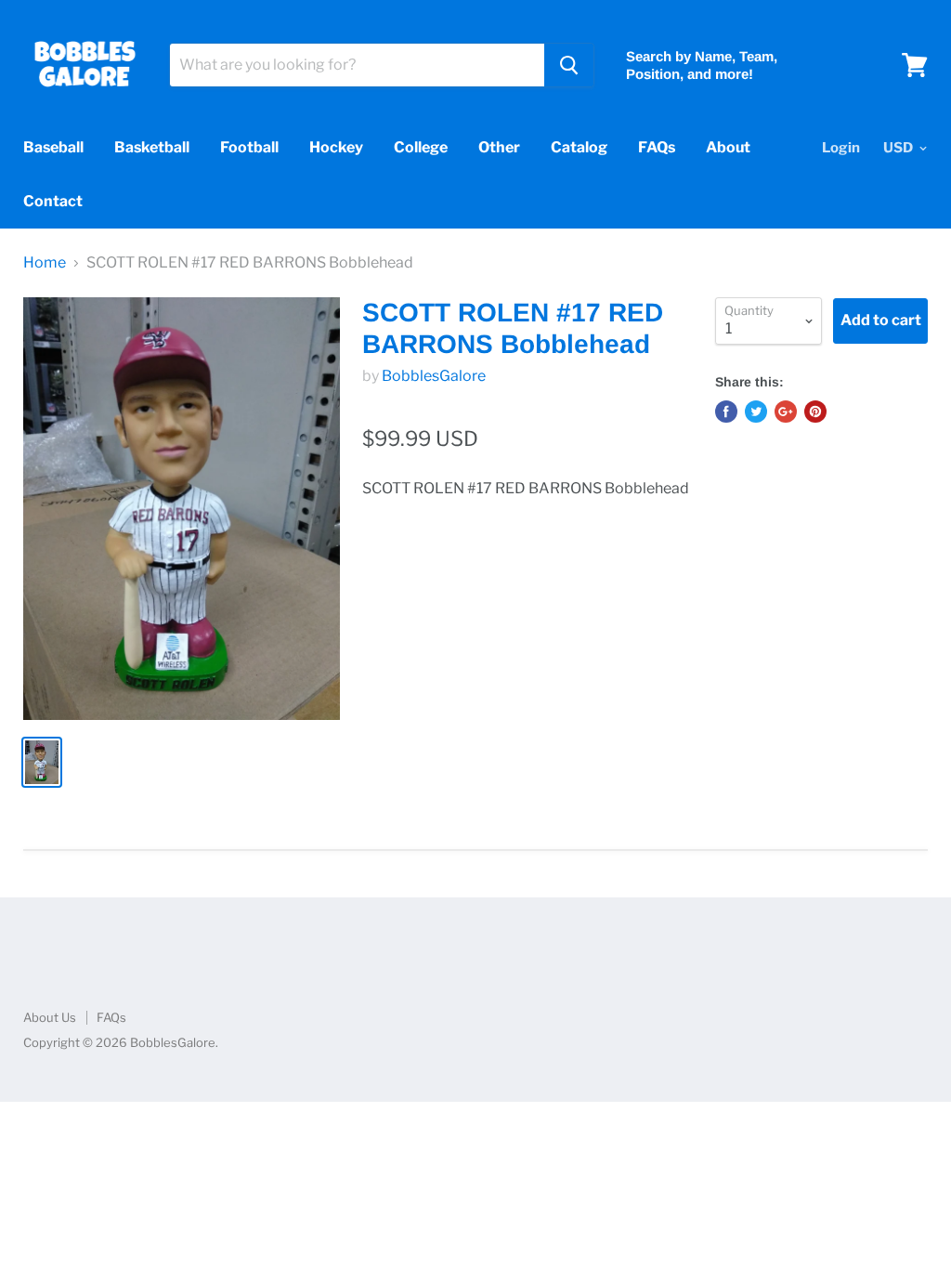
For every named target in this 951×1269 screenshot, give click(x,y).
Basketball (151, 147)
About (728, 147)
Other (499, 147)
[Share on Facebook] (726, 411)
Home (44, 263)
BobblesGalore (434, 376)
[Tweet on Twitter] (756, 411)
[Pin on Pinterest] (815, 411)
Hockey (336, 147)
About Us (49, 1017)
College (421, 147)
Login (841, 147)
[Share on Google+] (786, 411)
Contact (53, 201)
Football (249, 147)
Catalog (579, 147)
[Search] (568, 65)
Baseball (53, 147)
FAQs (656, 147)
